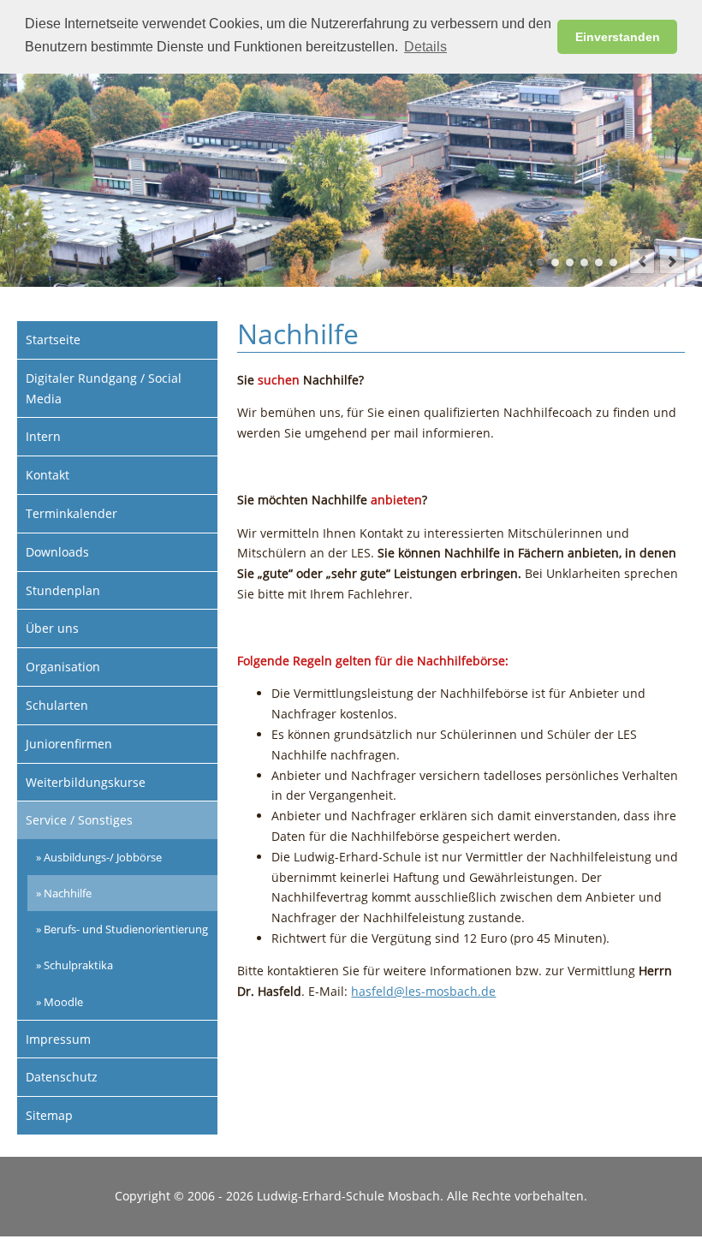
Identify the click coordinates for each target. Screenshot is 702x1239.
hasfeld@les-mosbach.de (423, 991)
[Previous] (642, 261)
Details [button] (425, 46)
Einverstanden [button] (617, 37)
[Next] (672, 261)
